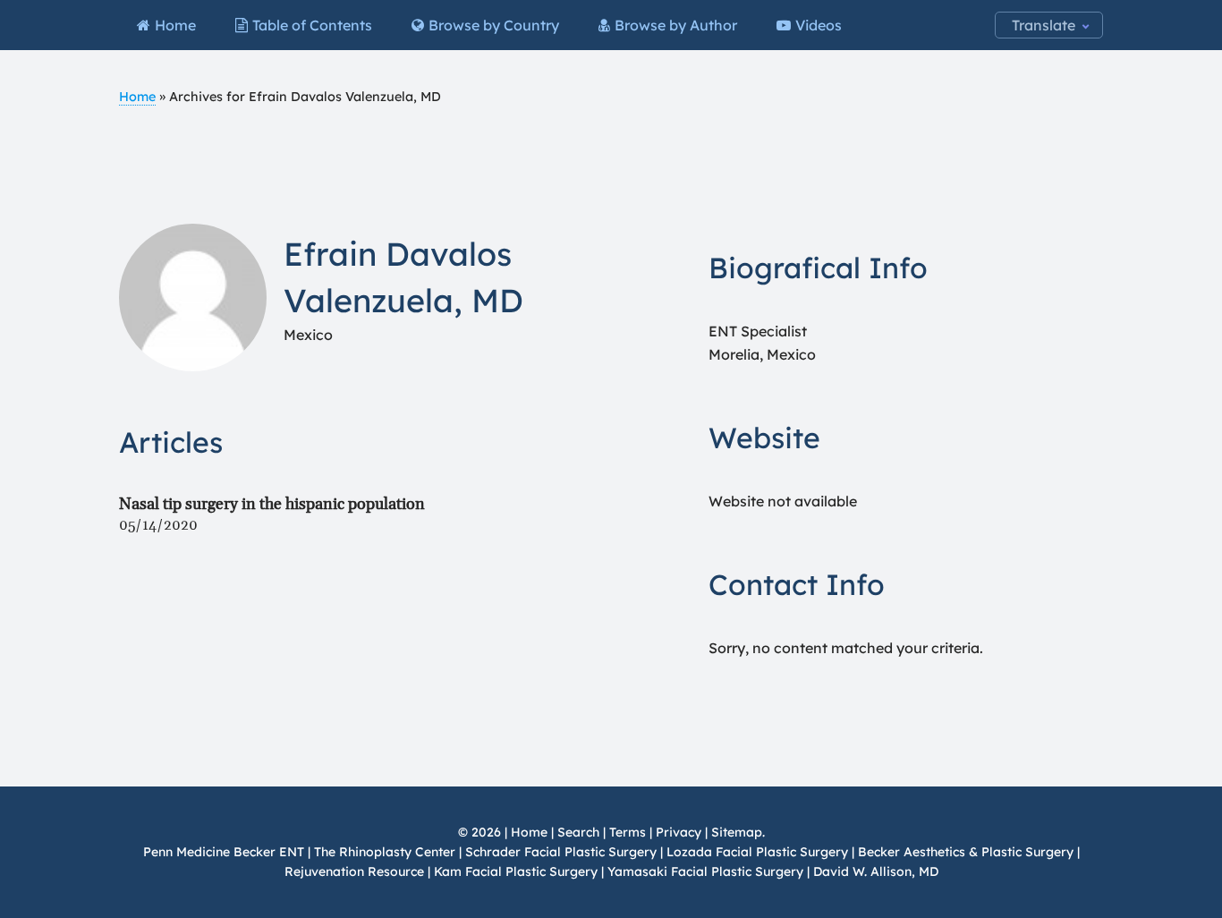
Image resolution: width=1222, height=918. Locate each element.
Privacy (678, 832)
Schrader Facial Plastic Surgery (561, 852)
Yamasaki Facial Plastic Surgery (705, 871)
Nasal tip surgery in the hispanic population (272, 504)
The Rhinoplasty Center (384, 852)
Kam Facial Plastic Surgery (516, 871)
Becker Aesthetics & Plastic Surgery (967, 852)
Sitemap (736, 832)
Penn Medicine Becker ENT (223, 852)
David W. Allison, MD (875, 871)
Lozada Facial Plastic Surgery (757, 852)
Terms (627, 832)
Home (137, 97)
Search (578, 832)
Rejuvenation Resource (356, 871)
